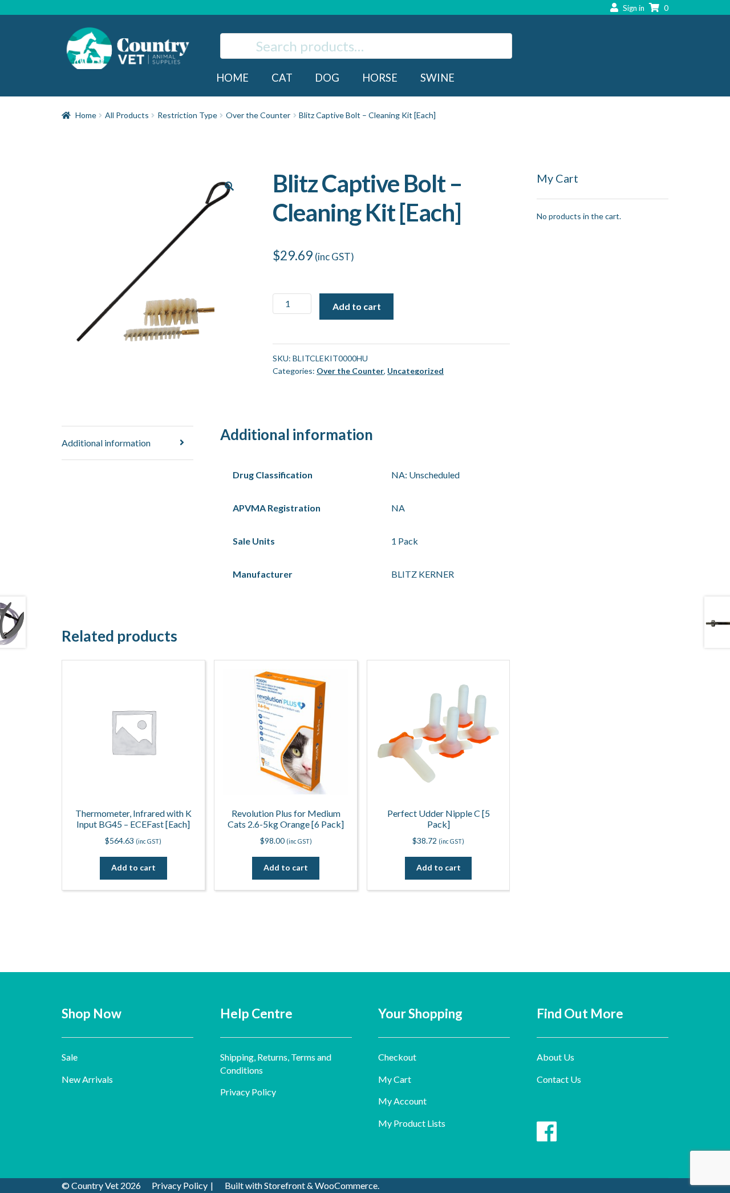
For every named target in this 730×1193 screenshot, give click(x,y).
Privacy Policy (248, 1091)
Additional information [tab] (106, 442)
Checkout (397, 1056)
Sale (70, 1056)
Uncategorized (415, 371)
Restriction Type (187, 115)
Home (232, 77)
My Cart (394, 1079)
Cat (282, 77)
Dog (327, 77)
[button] (229, 186)
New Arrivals (87, 1079)
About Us (555, 1056)
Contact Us (559, 1079)
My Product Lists (411, 1123)
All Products (127, 115)
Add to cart (356, 306)
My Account (402, 1100)
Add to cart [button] (133, 867)
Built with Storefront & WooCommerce (301, 1185)
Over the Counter (258, 115)
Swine (437, 77)
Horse (380, 77)
